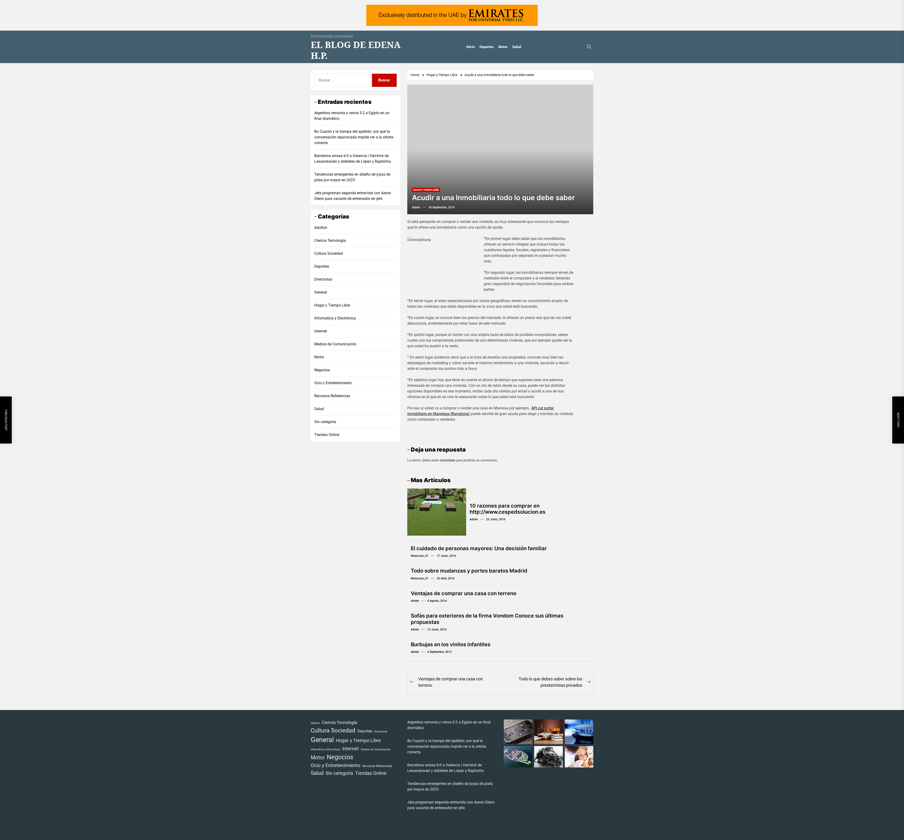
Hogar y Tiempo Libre (426, 190)
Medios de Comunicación (335, 344)
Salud (516, 47)
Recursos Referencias (332, 396)
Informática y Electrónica (335, 318)
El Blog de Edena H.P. (356, 50)
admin (416, 207)
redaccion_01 (419, 555)
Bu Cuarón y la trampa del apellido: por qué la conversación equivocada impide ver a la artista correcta (353, 137)
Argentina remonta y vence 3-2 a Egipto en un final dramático (351, 116)
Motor (503, 47)
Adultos (320, 227)
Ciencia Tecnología (330, 240)
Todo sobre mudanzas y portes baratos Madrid (469, 571)
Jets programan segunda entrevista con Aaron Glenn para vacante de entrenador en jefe (352, 196)
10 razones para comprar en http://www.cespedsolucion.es (507, 509)
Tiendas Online (326, 434)
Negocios (322, 370)
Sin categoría (325, 422)
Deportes (487, 47)
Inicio (470, 47)
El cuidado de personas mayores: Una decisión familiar (479, 548)
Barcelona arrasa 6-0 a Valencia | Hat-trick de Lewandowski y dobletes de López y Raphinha (352, 158)
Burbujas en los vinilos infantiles (450, 644)
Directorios (323, 279)
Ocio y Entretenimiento (333, 383)
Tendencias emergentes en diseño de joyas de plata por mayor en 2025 (352, 177)
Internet (320, 331)
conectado (447, 460)
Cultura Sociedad (328, 253)
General (320, 292)
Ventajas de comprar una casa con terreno (463, 593)
